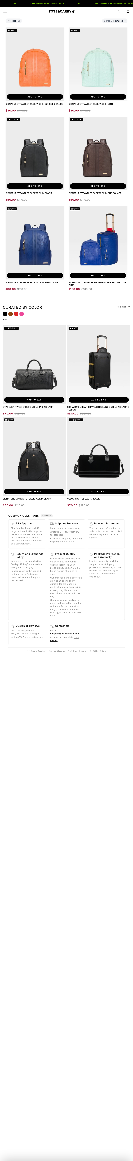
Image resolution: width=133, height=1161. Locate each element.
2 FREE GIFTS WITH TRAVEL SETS (39, 3)
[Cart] (127, 11)
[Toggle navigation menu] (5, 11)
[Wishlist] (123, 11)
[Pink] (21, 314)
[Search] (118, 11)
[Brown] (10, 314)
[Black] (5, 314)
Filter (15, 21)
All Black (121, 306)
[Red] (16, 314)
